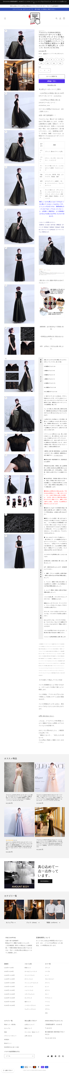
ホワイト (47, 990)
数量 (40, 67)
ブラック (47, 967)
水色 (46, 1013)
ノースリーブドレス (30, 1005)
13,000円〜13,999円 (9, 983)
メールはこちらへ (58, 455)
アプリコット (48, 998)
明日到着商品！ (45, 881)
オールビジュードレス (31, 971)
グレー (47, 994)
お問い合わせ (28, 1036)
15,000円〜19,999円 (9, 990)
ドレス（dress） (32, 922)
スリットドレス (29, 986)
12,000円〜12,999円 (9, 979)
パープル (47, 971)
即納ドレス (28, 967)
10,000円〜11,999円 (9, 975)
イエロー (47, 1005)
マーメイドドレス (29, 975)
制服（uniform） (52, 922)
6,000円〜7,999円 (9, 967)
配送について (28, 1028)
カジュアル (10, 922)
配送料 (44, 53)
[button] (5, 18)
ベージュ (47, 1001)
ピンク (47, 986)
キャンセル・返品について (32, 1032)
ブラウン (47, 1009)
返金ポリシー (8, 1043)
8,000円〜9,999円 (9, 971)
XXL (41, 63)
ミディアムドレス (29, 994)
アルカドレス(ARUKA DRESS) (32, 1070)
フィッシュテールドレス (31, 983)
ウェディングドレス (30, 1009)
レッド (47, 975)
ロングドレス (28, 998)
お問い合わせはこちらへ (46, 716)
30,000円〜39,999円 (9, 998)
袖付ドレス (28, 1001)
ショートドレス (29, 990)
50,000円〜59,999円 (9, 1005)
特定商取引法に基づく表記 (11, 1047)
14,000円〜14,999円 (9, 986)
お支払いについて (29, 1024)
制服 (5, 1032)
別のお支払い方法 (52, 85)
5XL (60, 63)
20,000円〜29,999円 (9, 994)
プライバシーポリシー (10, 1036)
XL (61, 59)
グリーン (47, 983)
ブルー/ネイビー (49, 979)
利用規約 (6, 1039)
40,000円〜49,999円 (9, 1001)
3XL (48, 63)
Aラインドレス (29, 979)
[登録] (32, 1056)
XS (41, 59)
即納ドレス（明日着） (10, 1024)
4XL (54, 63)
